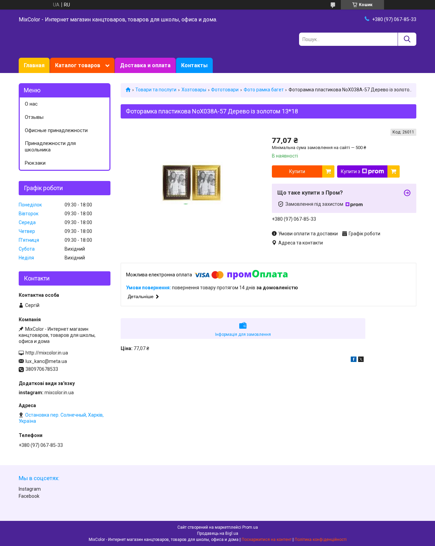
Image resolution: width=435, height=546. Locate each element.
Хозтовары (193, 89)
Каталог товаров (77, 65)
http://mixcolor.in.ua (46, 353)
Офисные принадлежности (56, 130)
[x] (361, 360)
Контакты (194, 65)
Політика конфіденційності (321, 539)
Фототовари (225, 89)
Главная (34, 65)
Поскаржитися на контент (267, 539)
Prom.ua (250, 527)
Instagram (30, 489)
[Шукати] (407, 39)
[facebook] (353, 360)
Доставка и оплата (145, 65)
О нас (31, 104)
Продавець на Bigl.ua (217, 533)
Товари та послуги (155, 89)
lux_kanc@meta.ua (46, 361)
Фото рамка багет (264, 89)
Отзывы (34, 117)
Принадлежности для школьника (50, 146)
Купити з (350, 171)
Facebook (29, 496)
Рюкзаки (35, 163)
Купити (297, 171)
